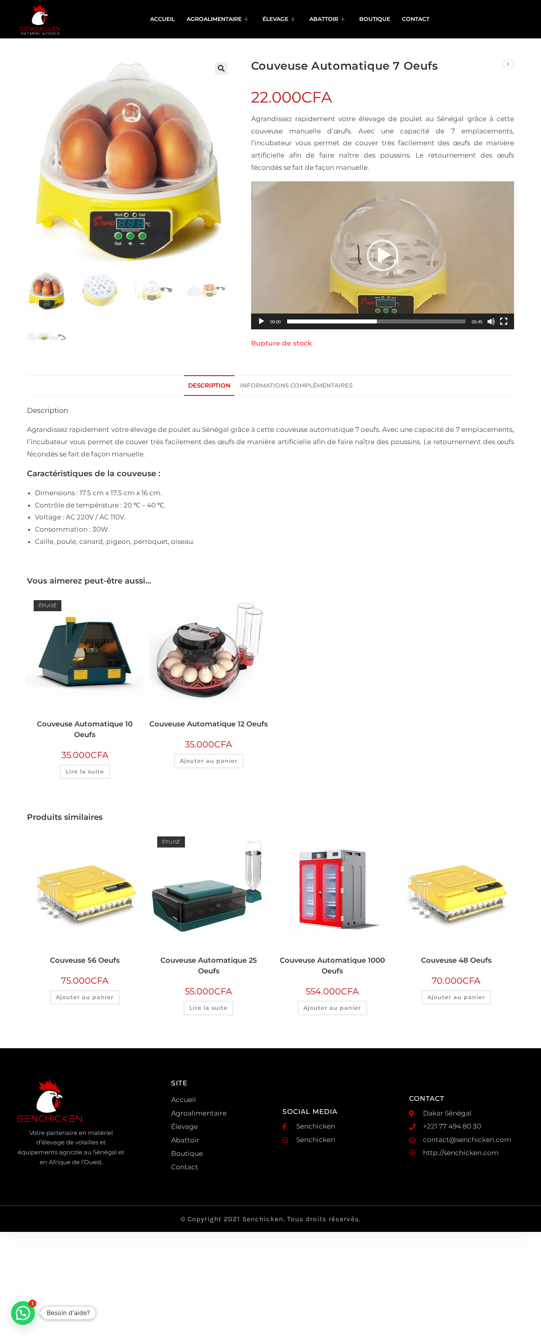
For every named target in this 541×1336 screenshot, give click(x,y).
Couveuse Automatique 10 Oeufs (85, 729)
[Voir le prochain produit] (508, 64)
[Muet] (491, 321)
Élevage (275, 19)
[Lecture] (261, 321)
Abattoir (323, 19)
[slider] (376, 321)
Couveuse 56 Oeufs (85, 960)
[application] (382, 255)
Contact (415, 19)
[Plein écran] (504, 321)
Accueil (162, 19)
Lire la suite (85, 771)
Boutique (374, 19)
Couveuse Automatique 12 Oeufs (208, 724)
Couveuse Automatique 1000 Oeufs (332, 965)
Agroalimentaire (214, 19)
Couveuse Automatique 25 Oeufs (208, 965)
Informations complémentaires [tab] (296, 385)
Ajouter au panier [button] (209, 760)
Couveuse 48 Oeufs (456, 960)
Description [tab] (209, 385)
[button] (221, 68)
